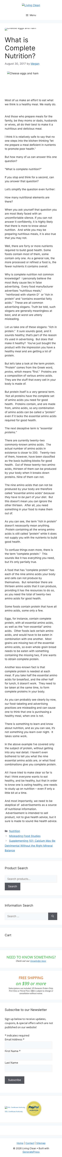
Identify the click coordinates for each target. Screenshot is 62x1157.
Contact (29, 1143)
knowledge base (38, 960)
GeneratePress (31, 1151)
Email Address (14, 1039)
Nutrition (14, 831)
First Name (13, 1051)
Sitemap (40, 1143)
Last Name (11, 1062)
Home (20, 1143)
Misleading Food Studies (25, 836)
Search (12, 886)
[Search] (52, 916)
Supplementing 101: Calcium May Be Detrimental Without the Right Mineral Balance (30, 845)
